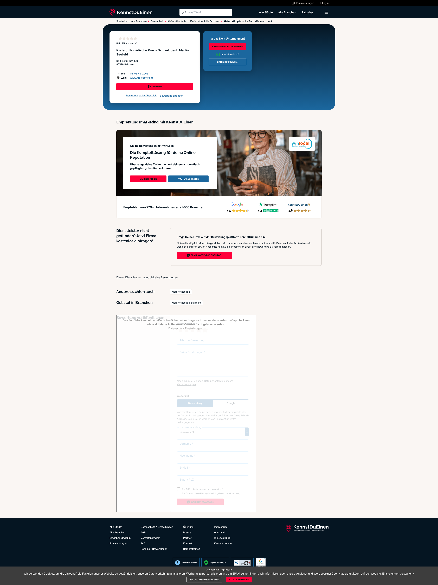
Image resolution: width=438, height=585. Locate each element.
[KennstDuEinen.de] (131, 12)
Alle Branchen (287, 12)
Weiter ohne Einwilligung (204, 579)
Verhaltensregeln (150, 537)
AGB (143, 532)
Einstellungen (165, 526)
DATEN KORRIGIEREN (227, 62)
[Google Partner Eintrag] (260, 563)
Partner (187, 537)
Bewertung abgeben (171, 95)
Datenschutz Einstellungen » (186, 328)
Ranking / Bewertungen (154, 548)
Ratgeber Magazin (120, 537)
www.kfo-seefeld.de (141, 77)
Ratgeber (307, 12)
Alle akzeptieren (239, 579)
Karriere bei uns (223, 543)
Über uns (188, 526)
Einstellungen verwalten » (398, 573)
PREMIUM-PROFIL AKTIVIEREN (227, 46)
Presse (187, 532)
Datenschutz (148, 526)
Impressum (220, 526)
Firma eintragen (118, 543)
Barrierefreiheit (191, 548)
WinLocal (219, 532)
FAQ (143, 543)
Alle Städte (266, 12)
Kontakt (187, 543)
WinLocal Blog (222, 537)
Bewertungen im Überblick (141, 95)
